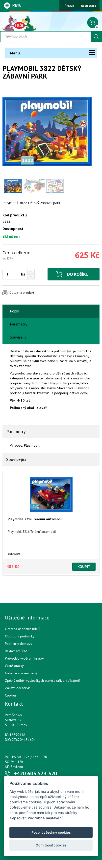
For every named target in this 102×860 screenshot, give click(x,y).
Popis (14, 310)
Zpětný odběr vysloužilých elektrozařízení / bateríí (42, 680)
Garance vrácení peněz (22, 673)
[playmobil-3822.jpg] (47, 131)
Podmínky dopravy (18, 643)
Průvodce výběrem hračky (24, 658)
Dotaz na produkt (21, 293)
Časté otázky (14, 666)
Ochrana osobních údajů (22, 629)
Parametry (18, 324)
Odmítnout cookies (51, 845)
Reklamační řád (16, 651)
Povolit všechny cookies (51, 832)
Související (19, 337)
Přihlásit (68, 5)
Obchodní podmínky (19, 636)
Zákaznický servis (17, 688)
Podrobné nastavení (45, 818)
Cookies (11, 695)
